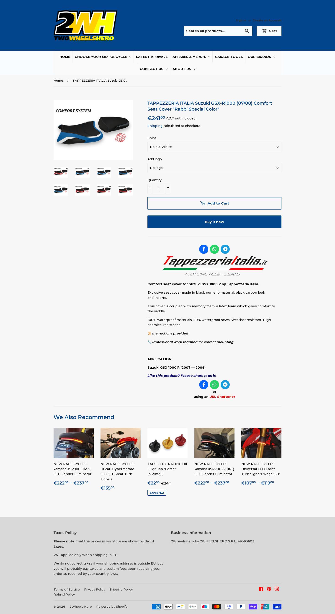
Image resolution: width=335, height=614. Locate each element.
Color (151, 138)
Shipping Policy (121, 589)
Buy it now (214, 222)
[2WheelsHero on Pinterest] (269, 590)
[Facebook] (203, 249)
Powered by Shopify (111, 606)
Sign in (241, 20)
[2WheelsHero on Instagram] (277, 590)
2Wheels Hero (81, 606)
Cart (272, 30)
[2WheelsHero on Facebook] (261, 590)
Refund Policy (64, 594)
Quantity (154, 180)
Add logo (154, 159)
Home (58, 80)
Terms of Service (67, 589)
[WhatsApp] (214, 249)
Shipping (154, 126)
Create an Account (267, 20)
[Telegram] (225, 249)
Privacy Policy (94, 589)
